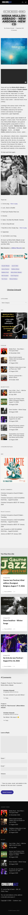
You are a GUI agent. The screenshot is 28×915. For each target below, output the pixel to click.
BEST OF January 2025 (14, 534)
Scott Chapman (14, 275)
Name (3, 758)
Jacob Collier (15, 265)
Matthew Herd (5, 272)
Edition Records (17, 248)
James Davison (5, 269)
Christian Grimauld (10, 28)
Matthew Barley (15, 269)
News (22, 11)
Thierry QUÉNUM (8, 591)
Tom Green (4, 279)
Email (3, 766)
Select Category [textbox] (6, 302)
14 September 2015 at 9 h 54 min (10, 692)
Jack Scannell (5, 529)
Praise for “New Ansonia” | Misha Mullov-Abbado (13, 706)
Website (3, 774)
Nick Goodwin (5, 275)
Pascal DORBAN (7, 666)
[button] (26, 2)
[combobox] (14, 302)
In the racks (10, 11)
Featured (5, 559)
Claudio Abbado (5, 265)
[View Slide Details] (14, 256)
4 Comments (14, 30)
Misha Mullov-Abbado (16, 272)
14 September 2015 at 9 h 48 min (10, 714)
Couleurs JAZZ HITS (8, 599)
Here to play (14, 204)
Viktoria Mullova (13, 279)
